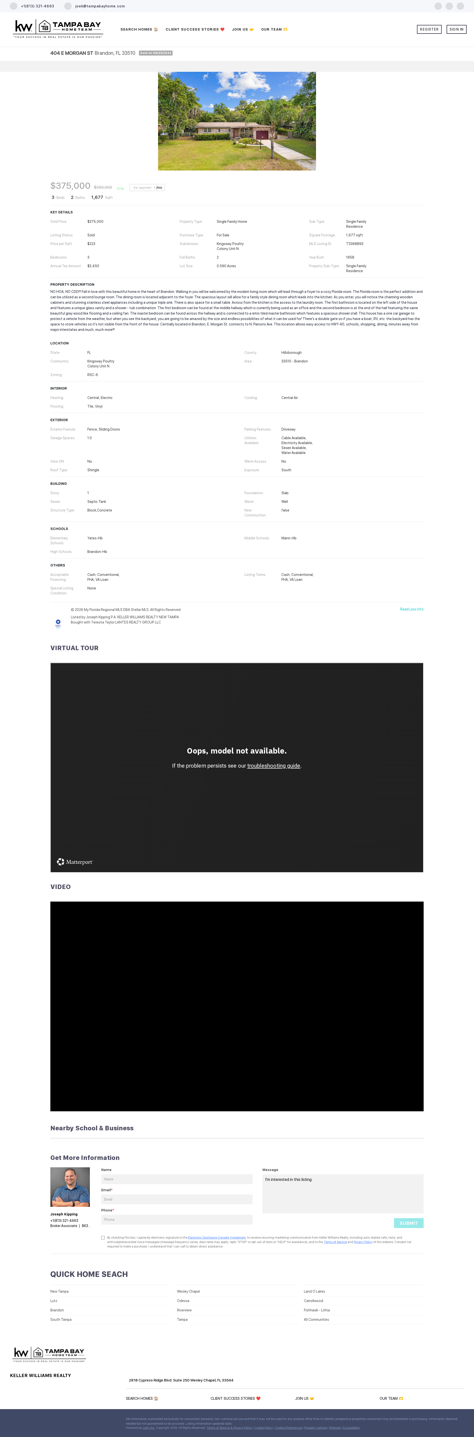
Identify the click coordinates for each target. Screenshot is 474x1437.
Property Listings (315, 1428)
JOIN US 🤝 (243, 29)
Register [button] (429, 29)
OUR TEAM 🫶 (274, 29)
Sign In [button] (457, 29)
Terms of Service (335, 1242)
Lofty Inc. (149, 1428)
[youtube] (460, 5)
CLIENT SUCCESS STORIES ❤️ (195, 29)
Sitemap (334, 1428)
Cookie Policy (263, 1428)
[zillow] (449, 5)
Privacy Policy (363, 1242)
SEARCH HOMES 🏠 (139, 29)
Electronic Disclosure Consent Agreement (217, 1237)
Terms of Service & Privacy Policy (229, 1428)
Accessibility (351, 1428)
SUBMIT (409, 1223)
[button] (143, 1399)
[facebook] (438, 5)
